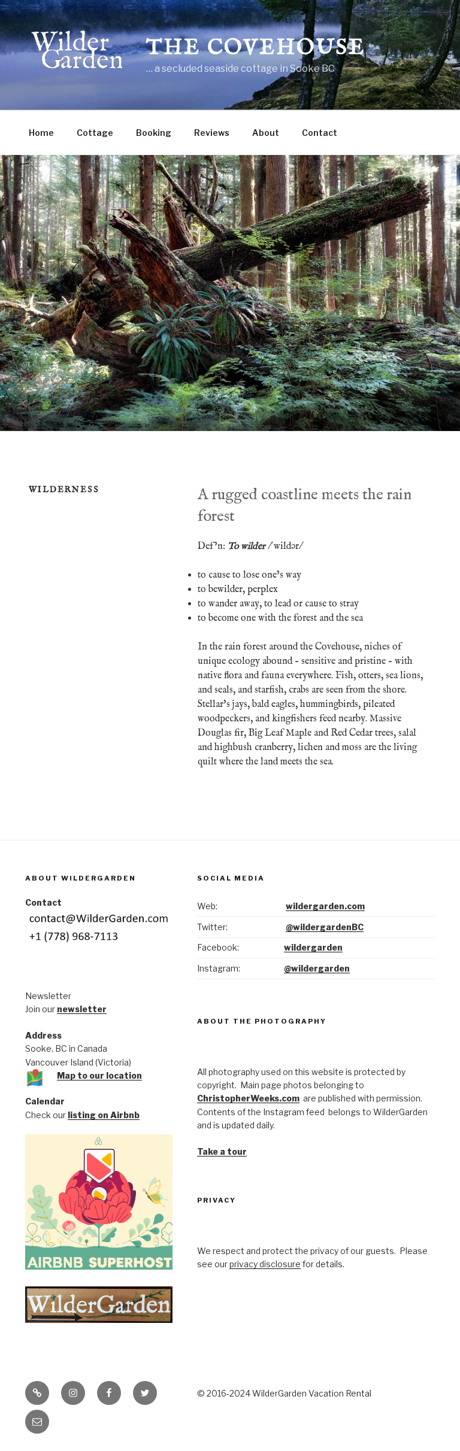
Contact (319, 133)
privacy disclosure (265, 1264)
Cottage (95, 133)
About (265, 133)
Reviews (211, 133)
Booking (153, 133)
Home (41, 133)
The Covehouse (255, 48)
